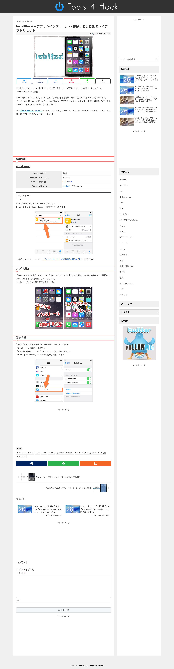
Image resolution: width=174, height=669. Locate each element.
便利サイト (124, 255)
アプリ (122, 226)
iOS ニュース (125, 197)
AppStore (124, 185)
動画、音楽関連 (126, 266)
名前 (18, 600)
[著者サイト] (31, 463)
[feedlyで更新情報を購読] (63, 463)
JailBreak (80, 453)
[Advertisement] (63, 135)
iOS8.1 (52, 453)
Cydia (31, 453)
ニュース (123, 243)
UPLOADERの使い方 (129, 220)
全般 (121, 260)
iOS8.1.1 (61, 453)
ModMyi (66, 186)
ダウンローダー (126, 237)
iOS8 (45, 453)
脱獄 (20, 448)
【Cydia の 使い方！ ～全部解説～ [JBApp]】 (62, 259)
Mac (121, 203)
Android (123, 180)
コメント (20, 573)
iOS (38, 453)
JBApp (89, 453)
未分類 (122, 272)
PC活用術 (124, 214)
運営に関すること (127, 284)
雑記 (121, 289)
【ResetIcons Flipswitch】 (31, 111)
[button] (156, 59)
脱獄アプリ (22, 456)
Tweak (97, 453)
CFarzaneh (67, 182)
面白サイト (124, 295)
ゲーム (122, 232)
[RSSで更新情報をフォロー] (95, 463)
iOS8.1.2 (70, 453)
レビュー (123, 249)
